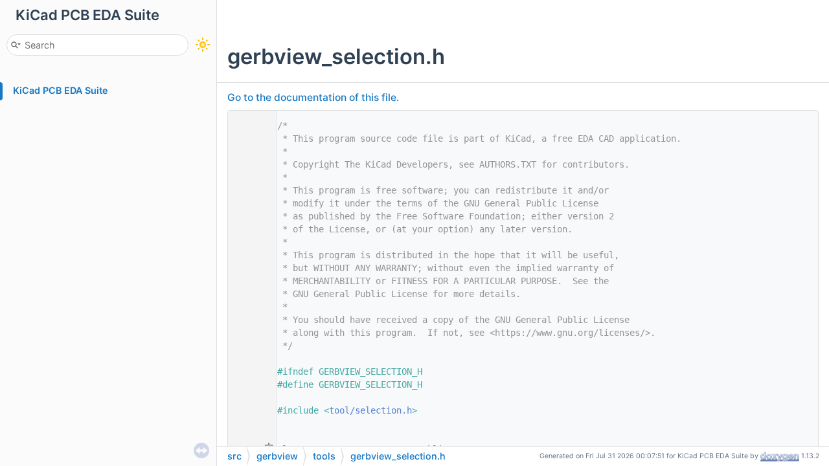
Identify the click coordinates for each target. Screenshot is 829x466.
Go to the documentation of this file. (313, 97)
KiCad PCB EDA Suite (60, 90)
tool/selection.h (370, 410)
